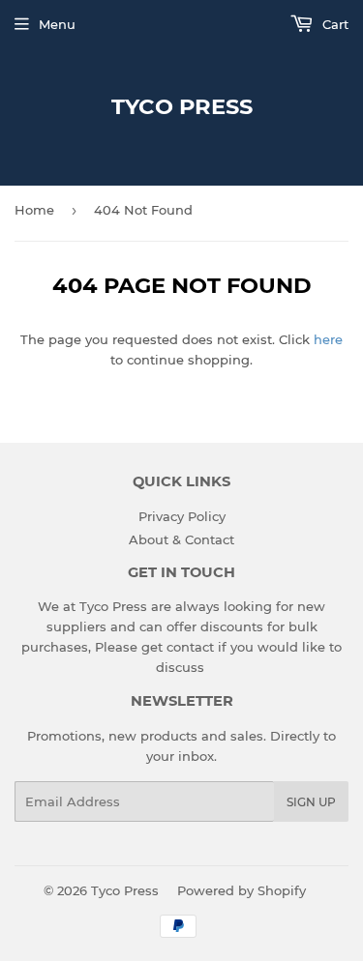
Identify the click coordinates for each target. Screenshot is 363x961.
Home (34, 210)
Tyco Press (182, 106)
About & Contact (181, 539)
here (328, 339)
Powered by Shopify (241, 890)
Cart (333, 24)
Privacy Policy (182, 516)
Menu (57, 24)
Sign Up (311, 802)
